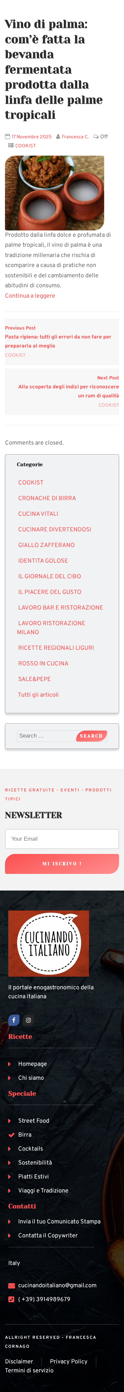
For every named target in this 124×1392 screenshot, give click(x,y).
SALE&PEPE (34, 679)
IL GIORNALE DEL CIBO (49, 577)
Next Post (68, 387)
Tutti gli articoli (38, 695)
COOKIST (25, 146)
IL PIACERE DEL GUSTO (49, 592)
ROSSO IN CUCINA (43, 664)
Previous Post (58, 337)
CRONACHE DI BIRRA (47, 498)
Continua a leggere (30, 296)
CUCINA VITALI (38, 514)
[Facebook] (14, 1020)
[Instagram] (28, 1020)
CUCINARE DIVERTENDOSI (54, 530)
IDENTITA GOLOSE (43, 561)
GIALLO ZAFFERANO (46, 545)
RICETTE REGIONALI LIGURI (56, 648)
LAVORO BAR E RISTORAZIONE (60, 608)
